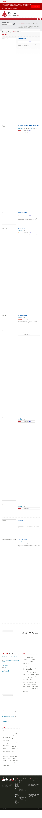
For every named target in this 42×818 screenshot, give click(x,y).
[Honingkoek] (9, 269)
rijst (35, 682)
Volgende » (25, 626)
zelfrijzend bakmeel (25, 691)
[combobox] (28, 31)
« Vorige (12, 626)
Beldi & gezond (26, 23)
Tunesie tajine (4, 721)
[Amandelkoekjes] (9, 217)
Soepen (35, 26)
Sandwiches (26, 26)
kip (23, 671)
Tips (26, 27)
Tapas (25, 27)
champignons (35, 659)
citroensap (30, 661)
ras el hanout (31, 682)
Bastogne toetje (7, 667)
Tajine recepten (20, 27)
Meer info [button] (15, 8)
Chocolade (25, 661)
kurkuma (28, 674)
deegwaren (26, 663)
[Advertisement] (10, 643)
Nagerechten (28, 128)
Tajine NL (3, 656)
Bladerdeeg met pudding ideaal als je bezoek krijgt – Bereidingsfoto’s (33, 795)
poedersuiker (32, 680)
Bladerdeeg (25, 659)
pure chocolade (25, 682)
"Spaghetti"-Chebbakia (6, 723)
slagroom (33, 684)
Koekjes (24, 128)
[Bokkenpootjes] (9, 79)
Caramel (20, 331)
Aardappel (4, 730)
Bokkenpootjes (22, 38)
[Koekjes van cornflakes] (9, 458)
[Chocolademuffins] (9, 320)
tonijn (36, 686)
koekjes (33, 672)
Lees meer (20, 47)
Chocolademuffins (23, 315)
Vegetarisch (30, 27)
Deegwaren (31, 23)
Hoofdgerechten (28, 669)
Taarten (37, 26)
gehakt (32, 665)
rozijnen (24, 684)
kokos (24, 674)
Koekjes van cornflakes (24, 418)
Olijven (32, 677)
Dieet (34, 23)
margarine (37, 674)
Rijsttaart (20, 520)
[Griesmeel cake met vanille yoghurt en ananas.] (9, 166)
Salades (23, 26)
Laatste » (30, 626)
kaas (35, 668)
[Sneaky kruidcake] (9, 580)
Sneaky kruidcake (22, 539)
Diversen (37, 23)
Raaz (3, 670)
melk (23, 677)
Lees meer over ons (6, 788)
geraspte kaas (25, 666)
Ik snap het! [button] (36, 6)
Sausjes (30, 26)
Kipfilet (27, 671)
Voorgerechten (35, 688)
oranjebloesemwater (25, 679)
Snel (32, 26)
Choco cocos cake (5, 714)
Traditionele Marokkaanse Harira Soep (22, 797)
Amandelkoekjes (22, 212)
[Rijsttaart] (9, 527)
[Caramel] (9, 372)
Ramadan (19, 26)
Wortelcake (21, 505)
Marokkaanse (35, 128)
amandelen (30, 657)
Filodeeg (32, 663)
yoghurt (15, 763)
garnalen (36, 663)
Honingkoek (21, 228)
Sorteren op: (14, 31)
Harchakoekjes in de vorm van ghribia (8, 716)
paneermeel (31, 679)
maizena (32, 674)
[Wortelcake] (9, 509)
